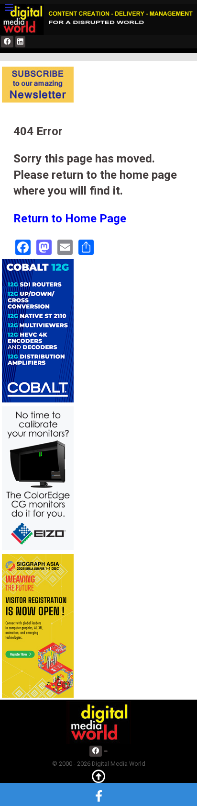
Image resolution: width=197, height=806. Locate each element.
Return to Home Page (69, 218)
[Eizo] (38, 478)
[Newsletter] (38, 84)
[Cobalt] (38, 330)
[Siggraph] (38, 626)
